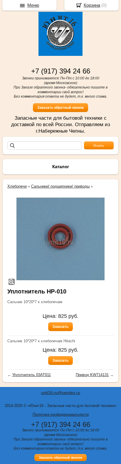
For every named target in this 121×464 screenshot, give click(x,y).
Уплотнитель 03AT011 (31, 375)
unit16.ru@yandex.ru (60, 392)
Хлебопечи (17, 186)
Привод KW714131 (92, 375)
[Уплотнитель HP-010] (60, 239)
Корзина (92, 5)
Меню (33, 5)
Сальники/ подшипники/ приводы (60, 186)
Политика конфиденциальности (61, 414)
